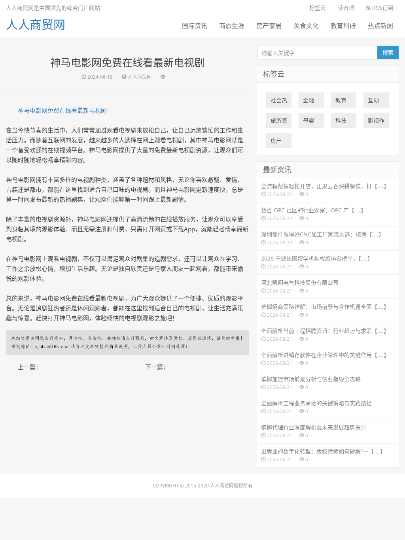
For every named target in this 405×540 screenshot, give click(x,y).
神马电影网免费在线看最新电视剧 (62, 110)
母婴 (308, 122)
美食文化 (306, 25)
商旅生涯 (231, 25)
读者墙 (346, 7)
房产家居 (269, 25)
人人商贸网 (35, 24)
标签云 (317, 7)
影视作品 (376, 122)
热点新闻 (380, 25)
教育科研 (343, 25)
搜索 (388, 52)
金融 (308, 102)
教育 (340, 102)
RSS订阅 (382, 7)
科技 (340, 122)
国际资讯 (194, 25)
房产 (276, 142)
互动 (373, 102)
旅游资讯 (279, 122)
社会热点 (279, 102)
